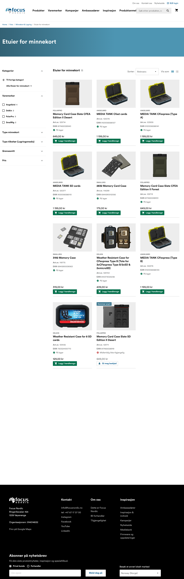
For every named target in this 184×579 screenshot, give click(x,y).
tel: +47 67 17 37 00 (71, 512)
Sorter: (131, 71)
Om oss (135, 3)
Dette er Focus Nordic (98, 509)
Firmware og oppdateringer (127, 536)
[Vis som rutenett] (172, 71)
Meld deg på (95, 573)
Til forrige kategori (15, 80)
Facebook (66, 521)
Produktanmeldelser (131, 10)
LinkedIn (65, 530)
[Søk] (167, 11)
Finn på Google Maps (20, 529)
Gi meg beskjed (109, 364)
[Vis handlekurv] (176, 11)
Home (4, 25)
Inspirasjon (109, 10)
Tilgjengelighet (98, 520)
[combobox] (153, 11)
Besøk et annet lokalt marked (135, 566)
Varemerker (55, 10)
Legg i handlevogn (66, 141)
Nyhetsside (159, 3)
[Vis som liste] (177, 71)
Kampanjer (71, 10)
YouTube (65, 526)
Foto (11, 25)
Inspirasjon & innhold (127, 514)
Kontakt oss (147, 3)
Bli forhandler (98, 515)
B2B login (174, 3)
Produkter (38, 10)
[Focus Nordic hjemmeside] (15, 11)
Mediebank (126, 529)
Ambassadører (90, 10)
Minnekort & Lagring (24, 25)
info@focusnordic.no (71, 507)
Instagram (66, 517)
